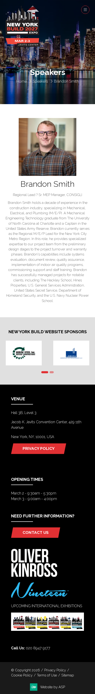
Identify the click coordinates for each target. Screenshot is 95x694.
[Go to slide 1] (44, 372)
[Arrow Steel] (24, 353)
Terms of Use (47, 675)
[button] (85, 10)
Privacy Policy (55, 670)
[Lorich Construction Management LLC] (71, 353)
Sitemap (67, 675)
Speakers (40, 81)
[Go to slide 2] (52, 372)
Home (21, 81)
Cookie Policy (22, 675)
